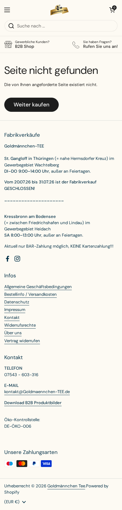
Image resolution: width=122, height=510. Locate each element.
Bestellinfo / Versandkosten (30, 294)
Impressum (14, 309)
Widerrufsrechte (20, 325)
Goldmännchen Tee (66, 486)
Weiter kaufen (31, 104)
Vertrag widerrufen (22, 341)
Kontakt (12, 317)
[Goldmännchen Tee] (59, 10)
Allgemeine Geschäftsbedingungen (38, 287)
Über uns (13, 333)
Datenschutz (16, 302)
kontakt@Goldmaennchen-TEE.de (37, 392)
